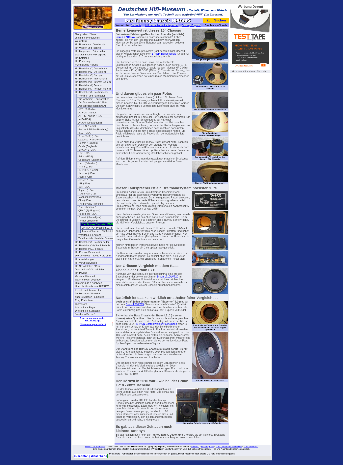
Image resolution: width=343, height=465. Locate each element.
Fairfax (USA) (85, 156)
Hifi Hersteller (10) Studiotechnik (92, 245)
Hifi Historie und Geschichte (90, 44)
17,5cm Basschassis (164, 53)
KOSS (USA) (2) (87, 193)
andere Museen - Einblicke (89, 297)
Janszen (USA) (86, 173)
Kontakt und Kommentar (88, 290)
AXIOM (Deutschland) (90, 122)
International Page (85, 307)
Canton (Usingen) (88, 143)
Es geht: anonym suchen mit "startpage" (93, 319)
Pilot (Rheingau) (87, 207)
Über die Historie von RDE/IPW (92, 286)
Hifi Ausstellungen (84, 259)
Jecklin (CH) (85, 176)
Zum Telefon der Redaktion (229, 446)
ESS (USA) (84, 153)
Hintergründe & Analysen (88, 283)
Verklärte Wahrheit (85, 276)
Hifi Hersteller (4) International (91, 78)
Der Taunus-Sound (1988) (92, 102)
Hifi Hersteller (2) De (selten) (90, 72)
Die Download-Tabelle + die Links (93, 255)
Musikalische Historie (86, 64)
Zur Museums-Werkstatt (87, 293)
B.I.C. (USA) (84, 132)
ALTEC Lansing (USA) (90, 116)
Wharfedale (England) (90, 235)
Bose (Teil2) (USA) (88, 136)
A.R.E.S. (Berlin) (87, 126)
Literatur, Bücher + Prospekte (90, 54)
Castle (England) (87, 146)
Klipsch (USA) (85, 190)
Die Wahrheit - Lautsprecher (93, 99)
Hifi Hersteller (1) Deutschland (91, 68)
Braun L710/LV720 (167, 276)
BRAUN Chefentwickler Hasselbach (156, 324)
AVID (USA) (84, 119)
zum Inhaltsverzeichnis (87, 37)
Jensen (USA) (85, 180)
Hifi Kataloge (82, 58)
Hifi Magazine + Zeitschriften (90, 51)
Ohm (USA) (84, 200)
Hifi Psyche (81, 273)
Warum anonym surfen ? (93, 324)
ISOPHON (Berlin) (88, 170)
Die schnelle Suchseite (87, 310)
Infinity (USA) (85, 166)
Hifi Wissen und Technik (88, 47)
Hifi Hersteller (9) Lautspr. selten (92, 242)
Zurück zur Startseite (95, 446)
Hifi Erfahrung (82, 61)
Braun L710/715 (135, 304)
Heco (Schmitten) (87, 163)
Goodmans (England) (90, 160)
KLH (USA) (84, 187)
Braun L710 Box (125, 37)
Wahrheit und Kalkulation (92, 95)
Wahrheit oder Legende (88, 279)
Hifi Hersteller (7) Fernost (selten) (93, 88)
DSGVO (195, 446)
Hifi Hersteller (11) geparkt (89, 248)
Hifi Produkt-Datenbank (87, 252)
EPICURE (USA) (87, 149)
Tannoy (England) (88, 220)
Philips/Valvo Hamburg (90, 203)
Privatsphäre (207, 446)
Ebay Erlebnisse (84, 300)
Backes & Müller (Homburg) (93, 129)
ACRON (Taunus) (87, 112)
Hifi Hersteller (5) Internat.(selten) (93, 82)
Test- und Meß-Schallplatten (90, 269)
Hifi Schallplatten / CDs (87, 266)
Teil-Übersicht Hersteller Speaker (96, 238)
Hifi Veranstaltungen (86, 262)
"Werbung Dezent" (85, 314)
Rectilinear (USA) (87, 214)
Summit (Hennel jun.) (89, 217)
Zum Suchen (216, 20)
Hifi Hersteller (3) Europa (88, 75)
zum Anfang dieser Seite (90, 455)
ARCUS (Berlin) (86, 109)
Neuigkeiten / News (85, 34)
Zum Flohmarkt (251, 446)
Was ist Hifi (81, 41)
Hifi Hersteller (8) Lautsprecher (91, 92)
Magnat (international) (90, 197)
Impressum (81, 304)
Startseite (136, 25)
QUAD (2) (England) (89, 210)
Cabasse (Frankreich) (90, 139)
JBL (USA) (84, 183)
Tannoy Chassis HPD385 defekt (99, 231)
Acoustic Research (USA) (92, 105)
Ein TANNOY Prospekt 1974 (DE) (100, 227)
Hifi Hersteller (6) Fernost (88, 85)
